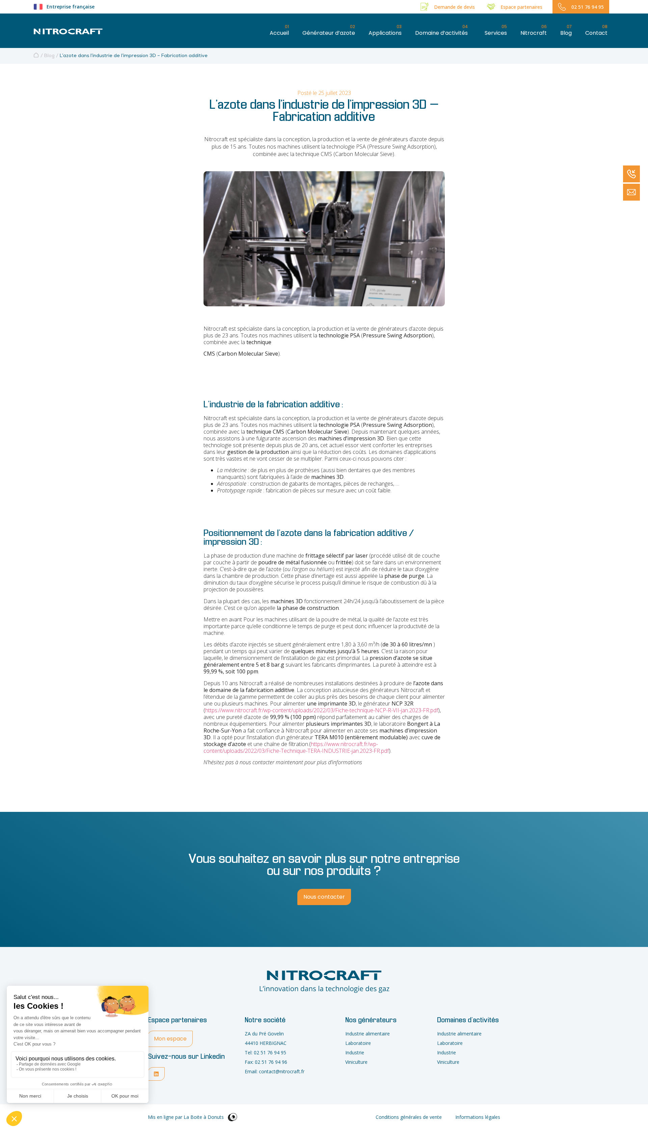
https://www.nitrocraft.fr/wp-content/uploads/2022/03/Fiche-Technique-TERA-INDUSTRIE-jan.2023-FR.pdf (296, 747)
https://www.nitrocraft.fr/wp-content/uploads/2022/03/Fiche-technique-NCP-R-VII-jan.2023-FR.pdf (321, 710)
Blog (49, 56)
